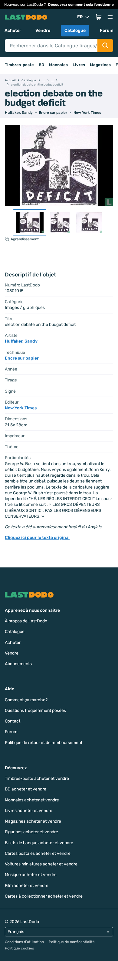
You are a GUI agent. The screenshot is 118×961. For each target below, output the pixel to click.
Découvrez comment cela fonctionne (81, 4)
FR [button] (80, 16)
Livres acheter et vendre (28, 810)
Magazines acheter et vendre (33, 821)
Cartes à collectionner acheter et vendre (44, 896)
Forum (106, 30)
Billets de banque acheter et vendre (39, 842)
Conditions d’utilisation (24, 942)
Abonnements (18, 663)
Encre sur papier (53, 112)
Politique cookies (19, 948)
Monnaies (58, 65)
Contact (12, 721)
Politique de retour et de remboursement (43, 742)
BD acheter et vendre (25, 789)
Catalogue (75, 30)
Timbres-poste (19, 65)
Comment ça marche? (26, 699)
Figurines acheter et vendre (31, 831)
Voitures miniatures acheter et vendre (41, 864)
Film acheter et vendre (26, 885)
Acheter (13, 30)
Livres (79, 65)
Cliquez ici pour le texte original (37, 537)
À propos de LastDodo (26, 621)
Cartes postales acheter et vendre (37, 853)
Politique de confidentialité (72, 942)
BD (41, 65)
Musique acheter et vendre (31, 874)
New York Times (87, 112)
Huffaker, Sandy (19, 112)
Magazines (100, 65)
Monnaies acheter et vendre (32, 800)
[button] (98, 17)
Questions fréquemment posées (35, 710)
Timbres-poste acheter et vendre (37, 778)
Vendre (42, 30)
